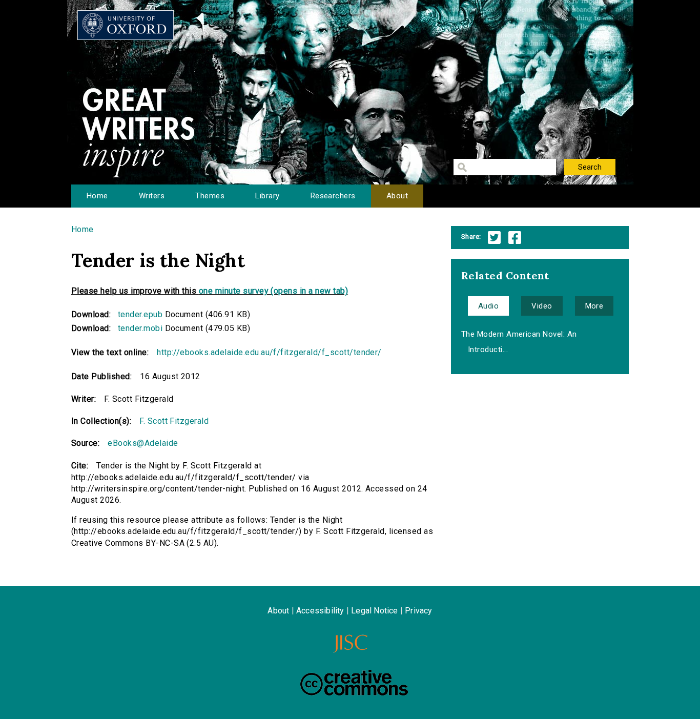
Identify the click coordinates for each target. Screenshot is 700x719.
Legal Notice (374, 610)
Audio (488, 306)
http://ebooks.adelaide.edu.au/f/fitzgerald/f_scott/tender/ (269, 352)
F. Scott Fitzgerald (174, 421)
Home (97, 195)
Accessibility (320, 610)
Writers (151, 195)
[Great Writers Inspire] (125, 25)
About (397, 195)
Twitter (494, 237)
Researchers (333, 195)
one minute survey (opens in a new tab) (273, 291)
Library (267, 195)
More (594, 306)
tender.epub (140, 314)
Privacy (418, 610)
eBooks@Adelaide (143, 443)
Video (541, 306)
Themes (209, 195)
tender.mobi (140, 328)
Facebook (514, 237)
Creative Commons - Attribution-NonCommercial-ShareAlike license (354, 682)
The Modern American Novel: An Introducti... (519, 342)
